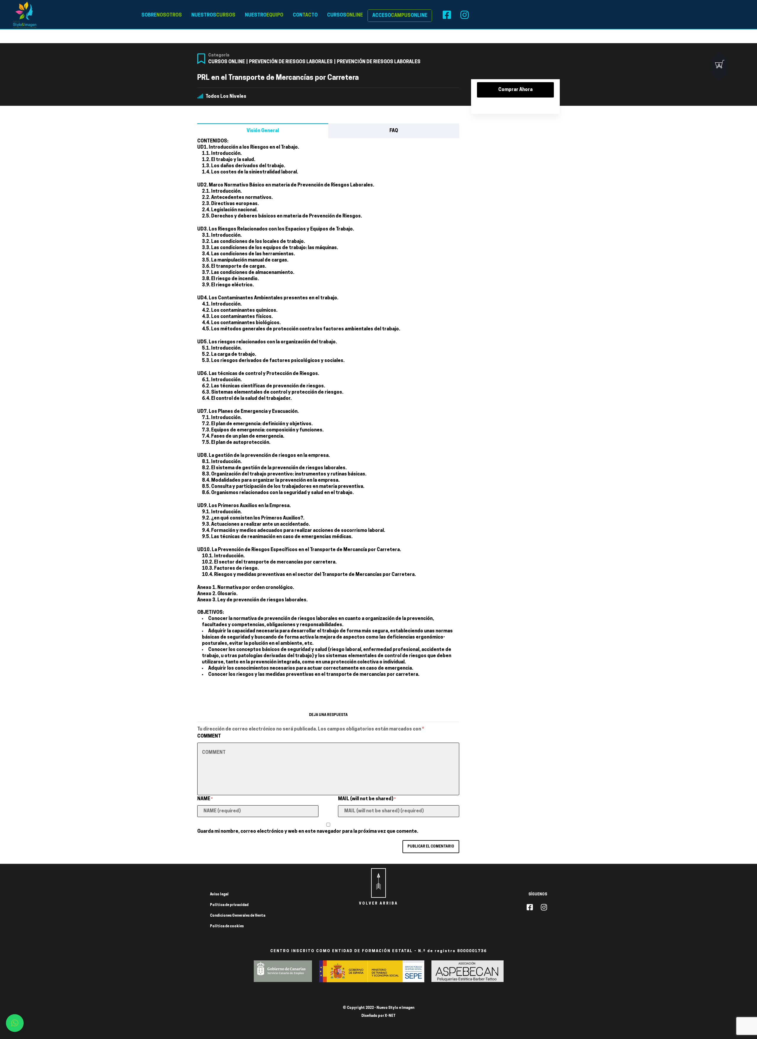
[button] (15, 1023)
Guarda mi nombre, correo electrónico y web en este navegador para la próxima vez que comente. (307, 831)
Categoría (218, 55)
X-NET (390, 1016)
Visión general (263, 131)
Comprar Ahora (515, 89)
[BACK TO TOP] (378, 883)
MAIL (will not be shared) (367, 799)
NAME (205, 799)
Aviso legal (219, 894)
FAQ (393, 131)
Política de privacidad (229, 905)
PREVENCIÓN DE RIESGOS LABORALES (291, 62)
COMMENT (209, 736)
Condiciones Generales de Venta (237, 916)
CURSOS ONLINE (226, 62)
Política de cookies (227, 926)
